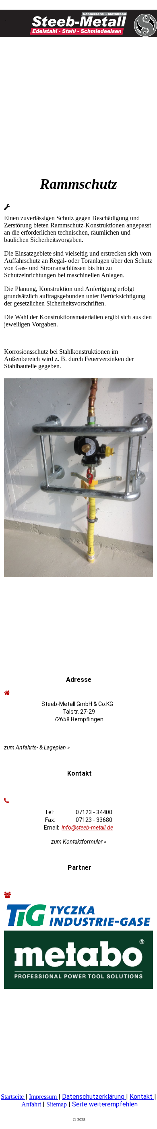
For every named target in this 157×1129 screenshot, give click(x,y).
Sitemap (56, 1104)
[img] (78, 20)
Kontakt (141, 1096)
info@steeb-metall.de (87, 827)
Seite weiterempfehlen (105, 1104)
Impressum (43, 1096)
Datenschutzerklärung (94, 1096)
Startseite (12, 1096)
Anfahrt (31, 1104)
